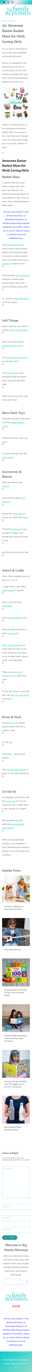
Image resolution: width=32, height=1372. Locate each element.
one (10, 742)
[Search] (26, 1281)
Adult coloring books (11, 645)
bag (12, 552)
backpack (15, 529)
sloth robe (17, 513)
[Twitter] (24, 1354)
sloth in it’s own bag (18, 330)
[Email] (7, 1354)
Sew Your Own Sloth (20, 695)
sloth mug (10, 723)
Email (6, 1218)
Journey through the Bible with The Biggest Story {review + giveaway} (15, 1084)
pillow (9, 754)
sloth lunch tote (22, 275)
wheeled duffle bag (15, 245)
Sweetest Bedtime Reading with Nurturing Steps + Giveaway (15, 1038)
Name (6, 1206)
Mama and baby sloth (12, 345)
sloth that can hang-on (17, 357)
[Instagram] (12, 2)
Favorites (11, 21)
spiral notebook (15, 618)
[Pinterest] (20, 1354)
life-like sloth (13, 373)
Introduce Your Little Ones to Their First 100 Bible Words (15, 992)
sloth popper (8, 457)
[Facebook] (4, 2)
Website (6, 1229)
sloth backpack (21, 298)
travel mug (11, 801)
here (25, 517)
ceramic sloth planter (16, 769)
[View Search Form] (29, 2)
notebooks (7, 606)
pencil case (12, 633)
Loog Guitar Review (12, 949)
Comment (8, 1169)
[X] (8, 2)
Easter (4, 21)
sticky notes (7, 590)
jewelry (5, 486)
